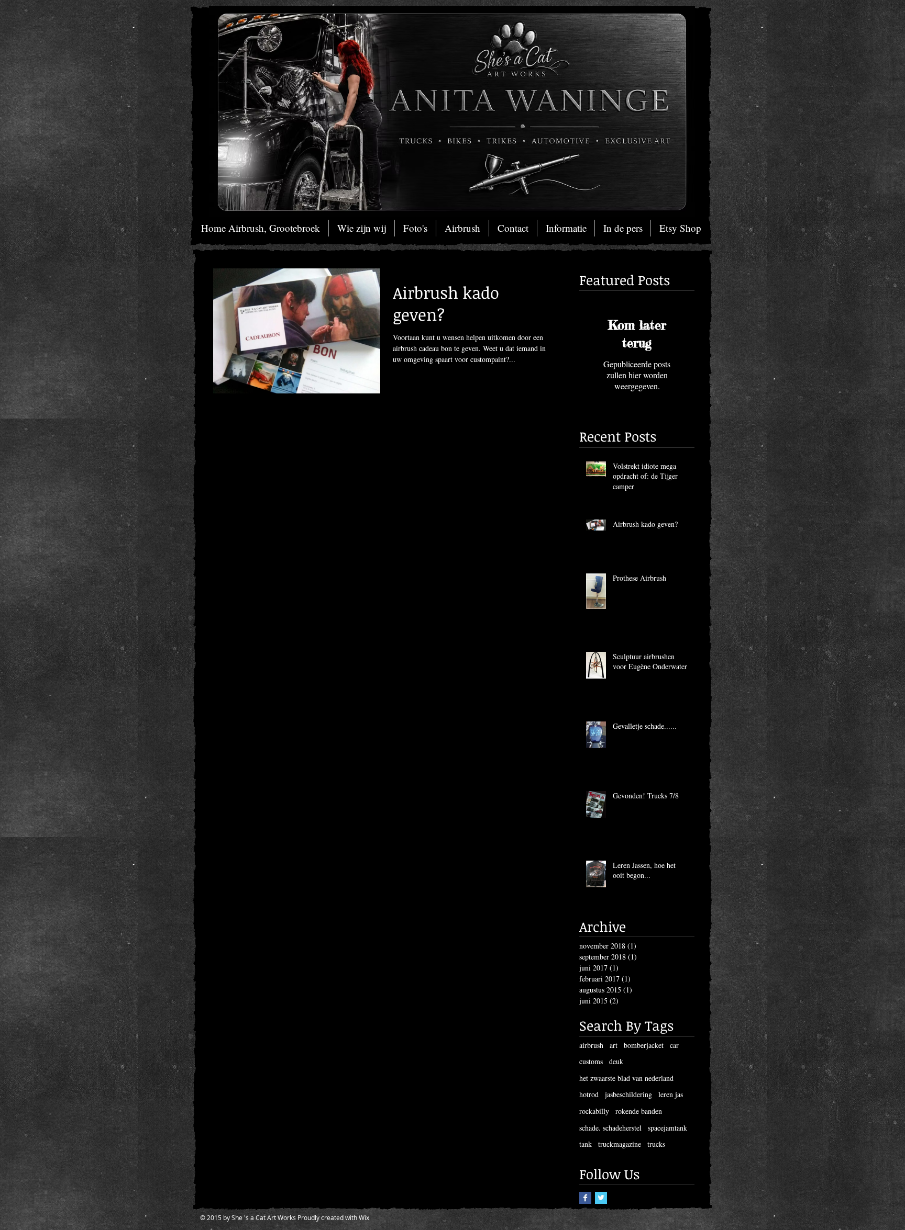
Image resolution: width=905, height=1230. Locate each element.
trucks (656, 1144)
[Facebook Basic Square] (585, 1198)
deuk (616, 1061)
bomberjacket (644, 1045)
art (613, 1045)
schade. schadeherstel (610, 1128)
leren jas (670, 1094)
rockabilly (594, 1111)
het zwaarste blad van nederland (626, 1078)
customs (591, 1061)
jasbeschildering (628, 1094)
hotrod (589, 1094)
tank (585, 1144)
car (674, 1045)
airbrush (591, 1045)
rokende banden (638, 1111)
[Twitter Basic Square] (601, 1198)
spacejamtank (667, 1128)
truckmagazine (619, 1144)
